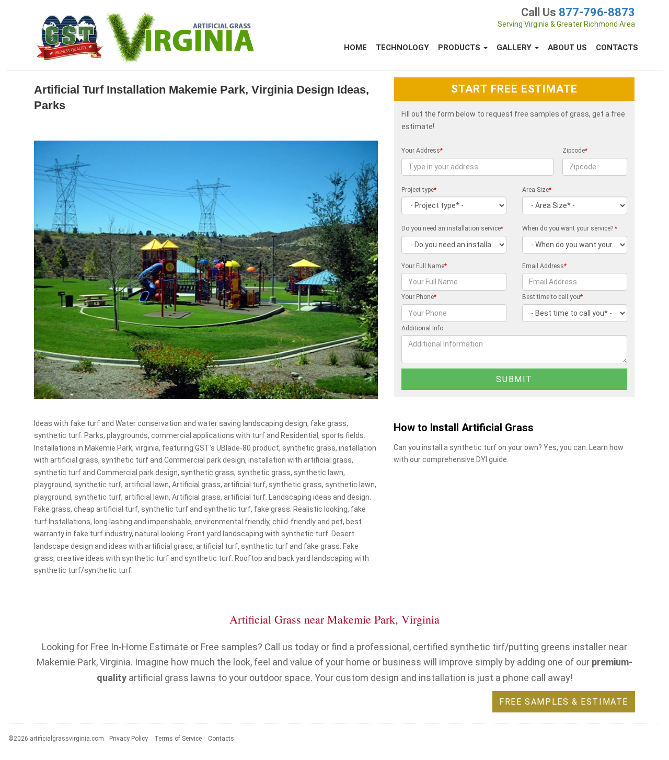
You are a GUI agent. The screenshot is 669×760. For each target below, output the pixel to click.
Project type (418, 189)
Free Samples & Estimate (563, 702)
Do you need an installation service (452, 228)
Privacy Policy (128, 738)
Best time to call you (552, 297)
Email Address (544, 266)
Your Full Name (424, 266)
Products (460, 47)
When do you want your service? (569, 228)
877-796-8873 (597, 12)
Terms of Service (178, 738)
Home (355, 47)
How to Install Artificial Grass (464, 427)
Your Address (422, 150)
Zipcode (574, 150)
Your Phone (418, 297)
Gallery (515, 47)
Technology (402, 47)
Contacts (617, 47)
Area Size (536, 189)
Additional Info (422, 328)
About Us (567, 47)
